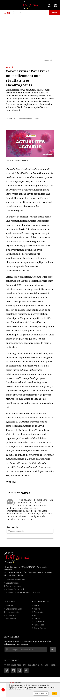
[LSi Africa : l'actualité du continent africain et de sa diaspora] (30, 5)
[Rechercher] (50, 5)
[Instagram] (13, 670)
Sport (36, 615)
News (36, 605)
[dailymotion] (19, 670)
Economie (38, 612)
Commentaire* (13, 527)
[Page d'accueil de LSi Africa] (7, 13)
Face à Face (39, 624)
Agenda (9, 605)
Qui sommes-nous (14, 608)
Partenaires (11, 618)
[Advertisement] (30, 37)
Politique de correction (16, 589)
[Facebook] (26, 670)
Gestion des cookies (14, 586)
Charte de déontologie (15, 579)
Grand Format (40, 628)
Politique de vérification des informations (24, 592)
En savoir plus (41, 694)
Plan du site (11, 615)
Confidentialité (12, 583)
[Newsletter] (55, 5)
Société (37, 608)
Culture (37, 618)
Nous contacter (13, 612)
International (39, 621)
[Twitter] (6, 670)
